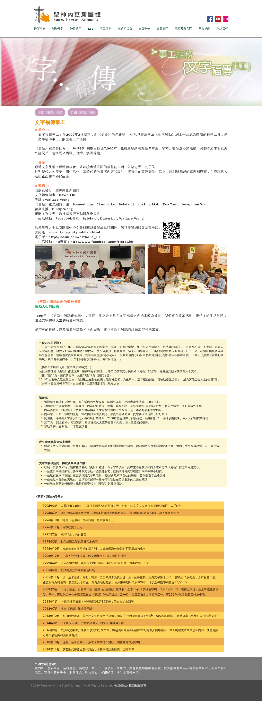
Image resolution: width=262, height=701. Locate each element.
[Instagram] (225, 19)
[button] (187, 269)
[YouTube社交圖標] (218, 19)
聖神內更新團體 (78, 14)
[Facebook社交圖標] (210, 19)
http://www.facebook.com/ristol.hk (101, 242)
